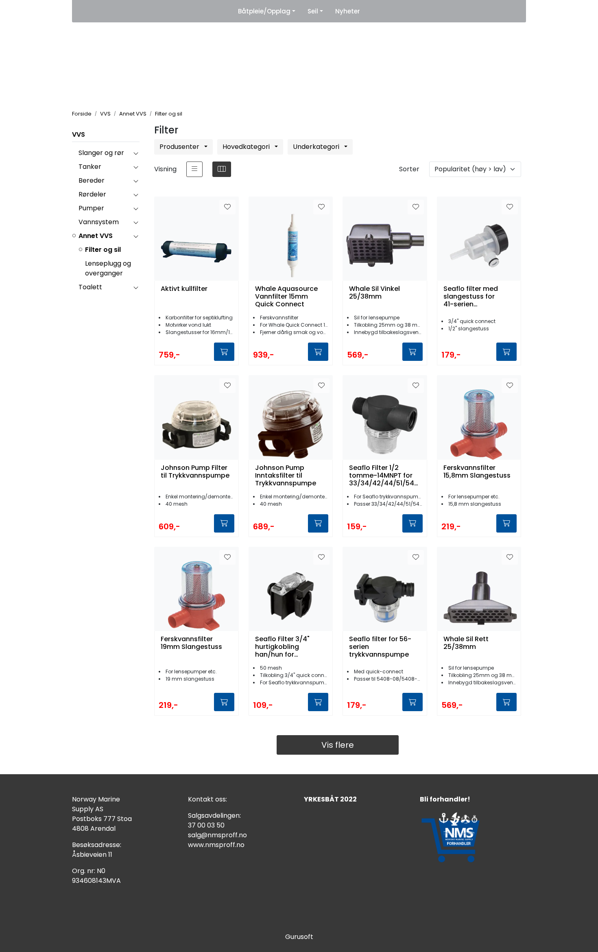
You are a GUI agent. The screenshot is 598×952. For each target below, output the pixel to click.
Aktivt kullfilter (184, 289)
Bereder (92, 180)
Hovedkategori (247, 146)
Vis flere (337, 745)
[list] (194, 169)
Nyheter (347, 11)
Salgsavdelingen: (214, 815)
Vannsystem (99, 222)
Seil (313, 11)
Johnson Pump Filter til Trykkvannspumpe (195, 472)
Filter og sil (103, 249)
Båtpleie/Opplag (264, 11)
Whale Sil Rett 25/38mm (466, 643)
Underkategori (317, 146)
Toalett (90, 287)
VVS (78, 134)
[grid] (221, 169)
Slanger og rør (101, 152)
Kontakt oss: (207, 799)
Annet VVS (96, 235)
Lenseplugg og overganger (108, 268)
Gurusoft (299, 936)
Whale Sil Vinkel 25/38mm (374, 293)
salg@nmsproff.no (217, 835)
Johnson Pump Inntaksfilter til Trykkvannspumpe (285, 475)
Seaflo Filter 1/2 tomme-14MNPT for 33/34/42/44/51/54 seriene (381, 475)
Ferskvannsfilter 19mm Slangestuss (191, 643)
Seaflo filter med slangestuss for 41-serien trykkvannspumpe (473, 296)
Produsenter (180, 146)
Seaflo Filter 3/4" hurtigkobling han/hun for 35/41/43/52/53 (282, 647)
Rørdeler (92, 194)
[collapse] (136, 153)
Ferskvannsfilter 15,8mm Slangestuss (477, 472)
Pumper (91, 208)
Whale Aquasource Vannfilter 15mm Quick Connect (286, 296)
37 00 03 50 (206, 825)
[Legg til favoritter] (227, 207)
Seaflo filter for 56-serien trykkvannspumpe (380, 647)
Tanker (90, 166)
